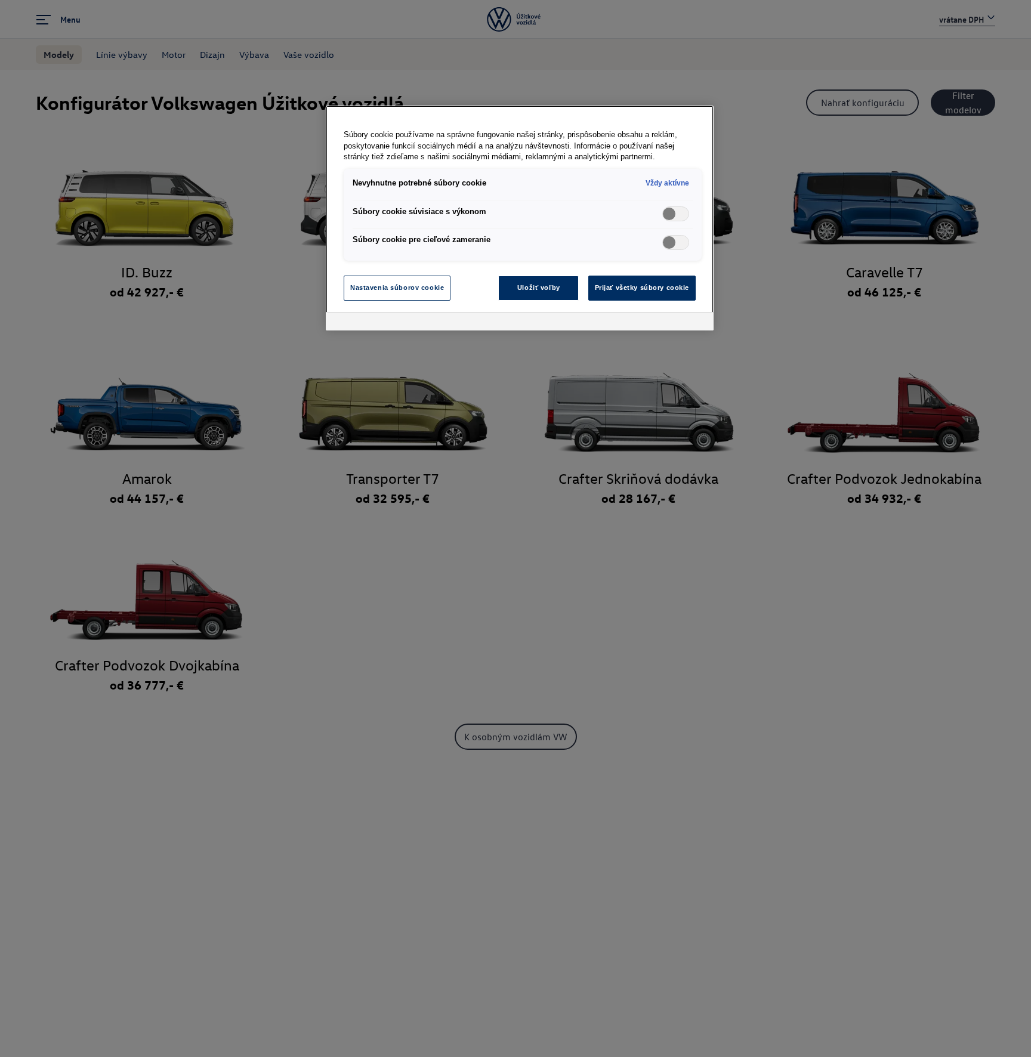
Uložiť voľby (538, 287)
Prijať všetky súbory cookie (642, 287)
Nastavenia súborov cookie (397, 287)
